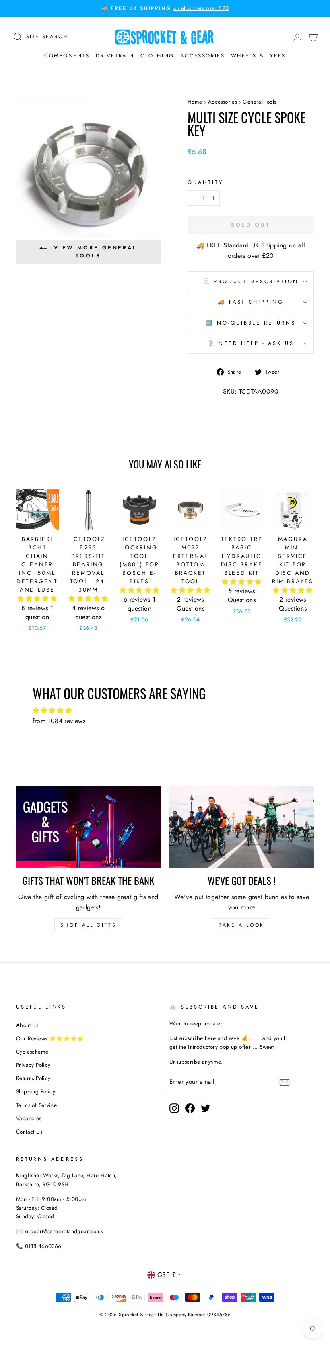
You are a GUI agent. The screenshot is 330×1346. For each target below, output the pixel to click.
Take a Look (241, 925)
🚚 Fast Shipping (251, 302)
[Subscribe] (284, 1081)
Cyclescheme (32, 1052)
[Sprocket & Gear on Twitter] (205, 1108)
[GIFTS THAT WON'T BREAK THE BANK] (88, 827)
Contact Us (29, 1131)
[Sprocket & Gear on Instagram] (174, 1108)
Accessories (202, 55)
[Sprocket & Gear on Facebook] (190, 1108)
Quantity (205, 182)
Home (195, 102)
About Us (27, 1025)
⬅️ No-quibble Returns (251, 323)
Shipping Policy (35, 1091)
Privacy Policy (33, 1065)
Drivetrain (115, 55)
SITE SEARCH (47, 35)
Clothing (157, 55)
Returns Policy (33, 1078)
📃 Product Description (251, 281)
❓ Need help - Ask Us (251, 343)
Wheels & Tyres (258, 55)
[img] (165, 710)
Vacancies (28, 1118)
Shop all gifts (88, 925)
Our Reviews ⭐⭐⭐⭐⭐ (50, 1038)
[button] (37, 598)
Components (67, 55)
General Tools (259, 102)
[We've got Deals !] (241, 827)
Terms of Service (36, 1105)
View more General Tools (95, 251)
